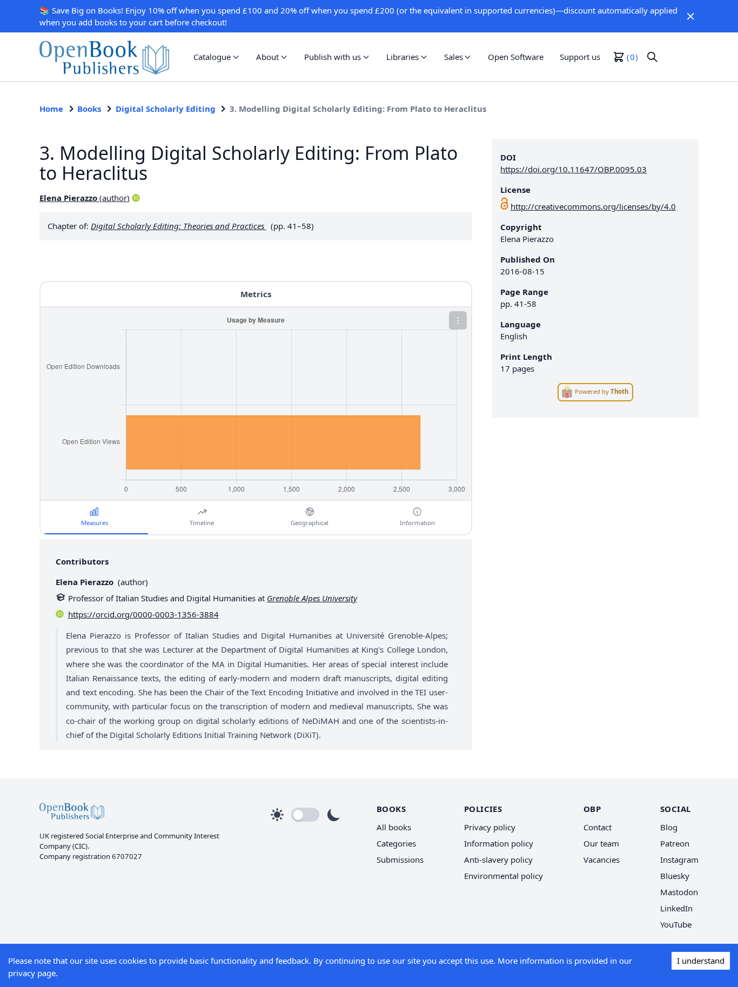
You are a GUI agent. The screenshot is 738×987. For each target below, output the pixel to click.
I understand (700, 960)
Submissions (400, 859)
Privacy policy (489, 827)
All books (394, 827)
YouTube (676, 924)
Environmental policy (503, 875)
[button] (690, 16)
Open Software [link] (516, 56)
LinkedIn (676, 908)
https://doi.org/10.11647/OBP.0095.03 (573, 169)
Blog (668, 827)
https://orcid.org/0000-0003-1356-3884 (143, 614)
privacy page (32, 973)
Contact (597, 827)
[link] (104, 57)
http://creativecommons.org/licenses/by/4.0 (593, 206)
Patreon (674, 843)
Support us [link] (580, 56)
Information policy (498, 843)
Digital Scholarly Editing (166, 108)
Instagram (679, 859)
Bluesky (674, 875)
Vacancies (601, 859)
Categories (396, 843)
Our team (601, 843)
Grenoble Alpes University (312, 598)
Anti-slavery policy (498, 859)
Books (89, 108)
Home (51, 108)
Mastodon (679, 892)
